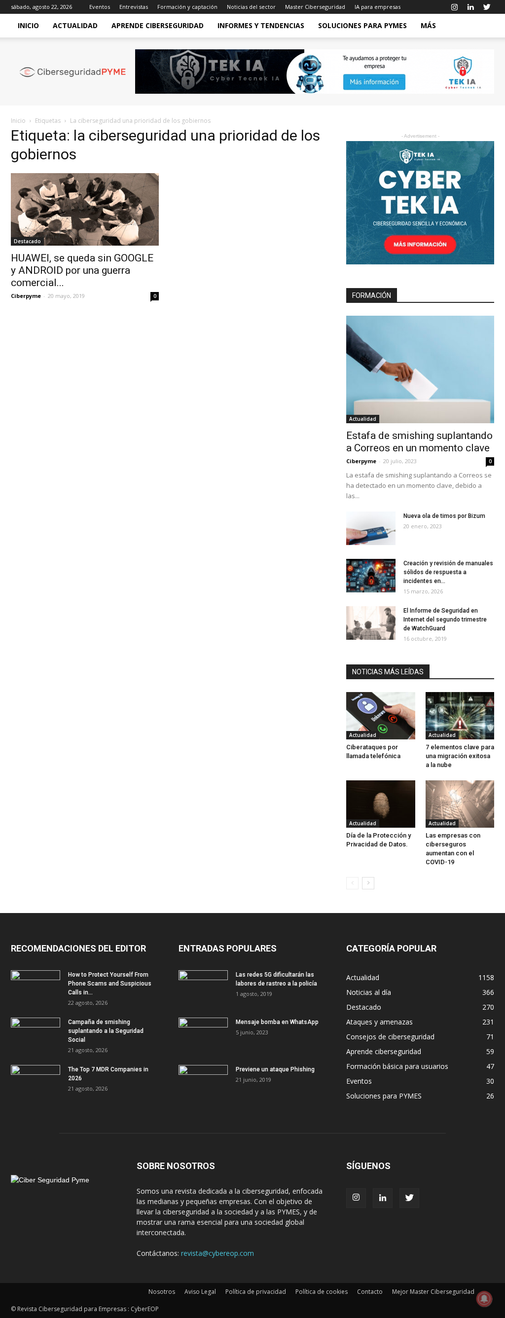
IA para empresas (377, 6)
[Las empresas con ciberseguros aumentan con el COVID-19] (460, 804)
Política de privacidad (255, 1291)
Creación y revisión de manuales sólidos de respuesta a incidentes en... (448, 572)
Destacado (27, 241)
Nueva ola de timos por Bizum (444, 516)
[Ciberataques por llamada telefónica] (380, 715)
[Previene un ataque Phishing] (203, 1082)
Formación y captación (187, 6)
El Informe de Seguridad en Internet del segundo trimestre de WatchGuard (445, 619)
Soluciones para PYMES (362, 25)
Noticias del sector (251, 6)
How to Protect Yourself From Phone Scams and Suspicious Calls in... (109, 983)
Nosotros (161, 1291)
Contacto (370, 1291)
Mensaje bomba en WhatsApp (277, 1022)
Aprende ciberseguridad (157, 25)
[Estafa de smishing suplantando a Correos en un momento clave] (420, 369)
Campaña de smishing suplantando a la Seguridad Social (106, 1031)
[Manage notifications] (484, 1299)
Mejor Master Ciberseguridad (433, 1291)
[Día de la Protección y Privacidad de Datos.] (380, 804)
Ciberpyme (26, 295)
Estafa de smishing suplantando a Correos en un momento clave (419, 442)
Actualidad (75, 25)
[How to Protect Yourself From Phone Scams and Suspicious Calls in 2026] (35, 987)
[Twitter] (486, 7)
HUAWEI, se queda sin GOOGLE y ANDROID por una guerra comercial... (82, 270)
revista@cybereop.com (217, 1253)
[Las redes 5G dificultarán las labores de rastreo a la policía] (203, 987)
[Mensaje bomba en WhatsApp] (203, 1035)
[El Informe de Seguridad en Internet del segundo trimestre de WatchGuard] (371, 623)
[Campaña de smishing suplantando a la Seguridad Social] (35, 1035)
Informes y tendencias (260, 25)
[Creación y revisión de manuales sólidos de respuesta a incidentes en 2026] (371, 576)
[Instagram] (454, 7)
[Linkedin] (470, 7)
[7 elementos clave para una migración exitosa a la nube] (460, 715)
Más (428, 25)
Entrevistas (133, 6)
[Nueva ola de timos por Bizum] (371, 529)
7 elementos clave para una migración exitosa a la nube (460, 756)
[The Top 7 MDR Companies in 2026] (35, 1082)
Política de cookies (321, 1291)
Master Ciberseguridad (315, 6)
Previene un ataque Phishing (275, 1069)
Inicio (28, 25)
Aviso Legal (200, 1291)
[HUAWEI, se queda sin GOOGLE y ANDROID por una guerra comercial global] (85, 209)
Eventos (99, 6)
